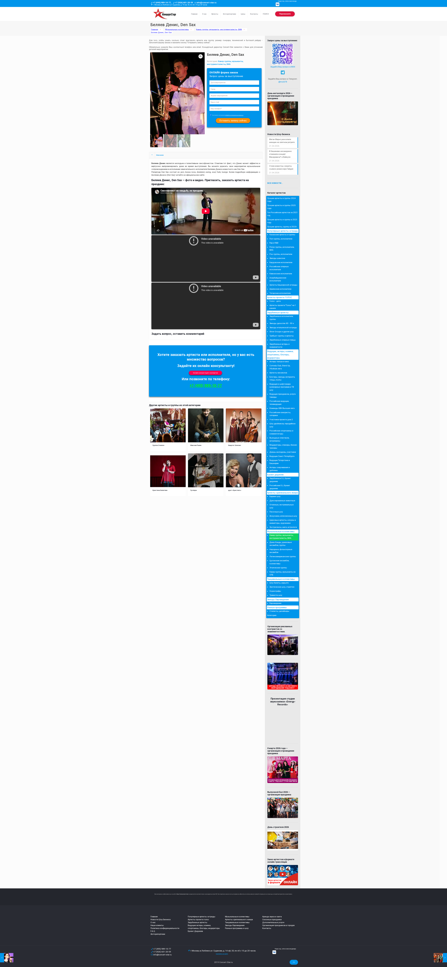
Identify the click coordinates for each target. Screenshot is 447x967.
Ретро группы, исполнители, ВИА (281, 248)
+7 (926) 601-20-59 (184, 2)
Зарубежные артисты (278, 312)
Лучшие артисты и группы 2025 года (281, 207)
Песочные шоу (276, 512)
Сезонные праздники (272, 919)
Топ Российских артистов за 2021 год (282, 214)
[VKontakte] (277, 4)
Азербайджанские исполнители (277, 279)
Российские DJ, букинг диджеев (279, 487)
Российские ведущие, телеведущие (279, 402)
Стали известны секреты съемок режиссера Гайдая (281, 167)
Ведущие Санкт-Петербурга (281, 456)
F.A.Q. (153, 931)
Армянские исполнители (280, 289)
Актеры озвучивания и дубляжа (279, 469)
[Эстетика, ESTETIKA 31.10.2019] (6, 957)
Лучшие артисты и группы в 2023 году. (282, 221)
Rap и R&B (273, 243)
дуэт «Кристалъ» (234, 490)
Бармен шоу (274, 496)
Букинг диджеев (275, 474)
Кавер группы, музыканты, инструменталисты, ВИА (219, 30)
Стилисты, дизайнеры (279, 611)
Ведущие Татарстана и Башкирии (279, 461)
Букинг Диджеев (195, 931)
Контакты (266, 928)
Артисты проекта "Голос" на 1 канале (282, 306)
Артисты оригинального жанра (282, 492)
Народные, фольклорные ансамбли (280, 551)
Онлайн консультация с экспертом (205, 373)
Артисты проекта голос (198, 919)
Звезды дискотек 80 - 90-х (281, 323)
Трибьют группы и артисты (281, 336)
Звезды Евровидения (278, 599)
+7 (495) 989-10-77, (162, 2)
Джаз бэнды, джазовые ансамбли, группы (280, 543)
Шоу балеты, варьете (279, 583)
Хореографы (275, 591)
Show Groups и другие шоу (281, 331)
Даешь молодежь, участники (282, 452)
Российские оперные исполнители (279, 268)
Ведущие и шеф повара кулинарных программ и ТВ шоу (281, 387)
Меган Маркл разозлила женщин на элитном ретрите (282, 140)
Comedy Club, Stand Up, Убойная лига (279, 367)
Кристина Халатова (159, 490)
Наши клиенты (157, 925)
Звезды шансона (277, 258)
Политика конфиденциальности (165, 928)
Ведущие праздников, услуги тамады (282, 395)
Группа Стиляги (158, 445)
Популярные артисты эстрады (282, 231)
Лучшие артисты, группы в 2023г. (282, 226)
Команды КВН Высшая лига (282, 408)
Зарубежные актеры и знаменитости (279, 345)
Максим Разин (195, 445)
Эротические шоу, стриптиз (281, 587)
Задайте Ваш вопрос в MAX (282, 67)
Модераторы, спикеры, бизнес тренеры (283, 446)
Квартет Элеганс (234, 445)
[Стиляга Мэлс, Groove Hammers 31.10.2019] (440, 957)
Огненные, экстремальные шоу (281, 506)
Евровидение (275, 603)
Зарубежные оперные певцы (282, 340)
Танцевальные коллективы (281, 579)
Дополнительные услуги (273, 922)
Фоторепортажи (158, 934)
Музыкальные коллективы (177, 30)
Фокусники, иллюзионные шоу (283, 516)
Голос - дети (275, 301)
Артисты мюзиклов (278, 373)
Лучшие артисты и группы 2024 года (281, 199)
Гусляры (193, 490)
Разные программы (277, 607)
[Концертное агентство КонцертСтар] (164, 14)
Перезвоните (285, 14)
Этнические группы (278, 567)
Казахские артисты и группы (282, 234)
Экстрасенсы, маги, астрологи (283, 527)
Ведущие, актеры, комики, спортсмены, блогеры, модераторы (280, 354)
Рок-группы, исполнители (280, 254)
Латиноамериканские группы (282, 556)
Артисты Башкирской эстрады (283, 285)
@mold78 (282, 82)
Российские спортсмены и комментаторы (281, 432)
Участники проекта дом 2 (281, 419)
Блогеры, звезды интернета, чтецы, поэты (282, 378)
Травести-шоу (275, 595)
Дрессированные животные (282, 500)
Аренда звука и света (272, 916)
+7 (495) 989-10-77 (206, 385)
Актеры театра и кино (279, 361)
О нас (153, 922)
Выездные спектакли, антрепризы (279, 439)
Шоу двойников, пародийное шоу (282, 425)
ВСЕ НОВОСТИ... (275, 183)
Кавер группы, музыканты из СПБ (282, 573)
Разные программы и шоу (237, 928)
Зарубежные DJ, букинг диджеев (280, 480)
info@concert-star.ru (206, 2)
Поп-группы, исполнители (280, 239)
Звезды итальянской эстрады (283, 327)
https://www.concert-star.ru (183, 894)
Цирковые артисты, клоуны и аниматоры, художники (282, 521)
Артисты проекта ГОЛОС (279, 297)
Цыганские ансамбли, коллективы (279, 562)
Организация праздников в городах (278, 925)
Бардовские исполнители (280, 262)
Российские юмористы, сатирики (280, 414)
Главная (154, 30)
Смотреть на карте (222, 954)
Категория (271, 615)
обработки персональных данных (234, 115)
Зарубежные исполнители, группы (281, 317)
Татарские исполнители (280, 293)
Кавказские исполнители (280, 273)
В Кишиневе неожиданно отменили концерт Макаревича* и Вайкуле (280, 154)
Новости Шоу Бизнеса (161, 919)
